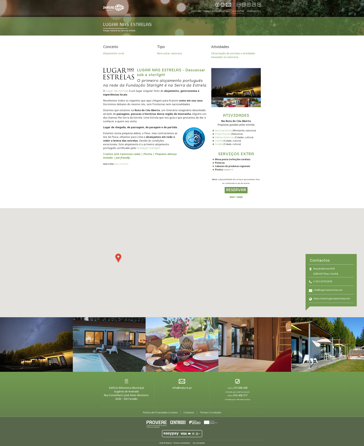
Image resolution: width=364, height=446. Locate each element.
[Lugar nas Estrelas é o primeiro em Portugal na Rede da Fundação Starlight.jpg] (236, 83)
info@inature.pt (182, 387)
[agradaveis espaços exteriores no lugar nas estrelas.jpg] (255, 102)
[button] (118, 258)
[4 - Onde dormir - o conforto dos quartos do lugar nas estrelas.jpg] (254, 344)
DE (243, 4)
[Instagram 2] (222, 5)
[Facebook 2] (217, 5)
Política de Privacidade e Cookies (160, 412)
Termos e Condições (210, 412)
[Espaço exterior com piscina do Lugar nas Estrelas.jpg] (217, 102)
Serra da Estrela (223, 130)
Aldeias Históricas (224, 137)
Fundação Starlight (148, 148)
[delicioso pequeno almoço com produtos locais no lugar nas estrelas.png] (230, 102)
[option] (182, 18)
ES (249, 4)
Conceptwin (200, 443)
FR (254, 4)
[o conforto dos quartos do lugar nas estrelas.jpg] (242, 102)
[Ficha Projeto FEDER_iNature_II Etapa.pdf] (182, 424)
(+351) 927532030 (322, 281)
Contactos (189, 412)
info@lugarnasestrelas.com (328, 290)
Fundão (219, 144)
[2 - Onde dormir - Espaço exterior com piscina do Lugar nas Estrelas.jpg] (109, 344)
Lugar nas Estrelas (117, 91)
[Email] (228, 5)
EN (238, 4)
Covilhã (219, 140)
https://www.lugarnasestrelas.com (331, 298)
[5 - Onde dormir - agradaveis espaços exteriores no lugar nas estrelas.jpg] (327, 344)
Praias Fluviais (223, 133)
